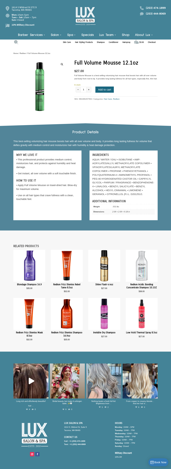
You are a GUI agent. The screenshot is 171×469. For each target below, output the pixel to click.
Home (15, 53)
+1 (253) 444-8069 (78, 444)
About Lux (142, 35)
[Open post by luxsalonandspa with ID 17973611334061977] (140, 381)
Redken (23, 53)
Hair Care (108, 99)
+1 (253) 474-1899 (77, 441)
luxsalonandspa (30, 366)
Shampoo (101, 42)
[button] (62, 64)
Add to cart (104, 89)
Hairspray (126, 42)
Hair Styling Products (84, 42)
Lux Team (106, 35)
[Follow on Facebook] (37, 454)
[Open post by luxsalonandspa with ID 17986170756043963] (67, 381)
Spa (70, 35)
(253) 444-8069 (156, 14)
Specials (87, 35)
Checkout (152, 42)
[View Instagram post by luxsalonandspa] (45, 395)
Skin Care (67, 42)
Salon (55, 35)
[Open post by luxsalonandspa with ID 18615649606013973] (30, 381)
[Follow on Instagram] (32, 454)
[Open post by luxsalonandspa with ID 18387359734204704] (103, 381)
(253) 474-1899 (156, 8)
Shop (125, 35)
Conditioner (113, 42)
